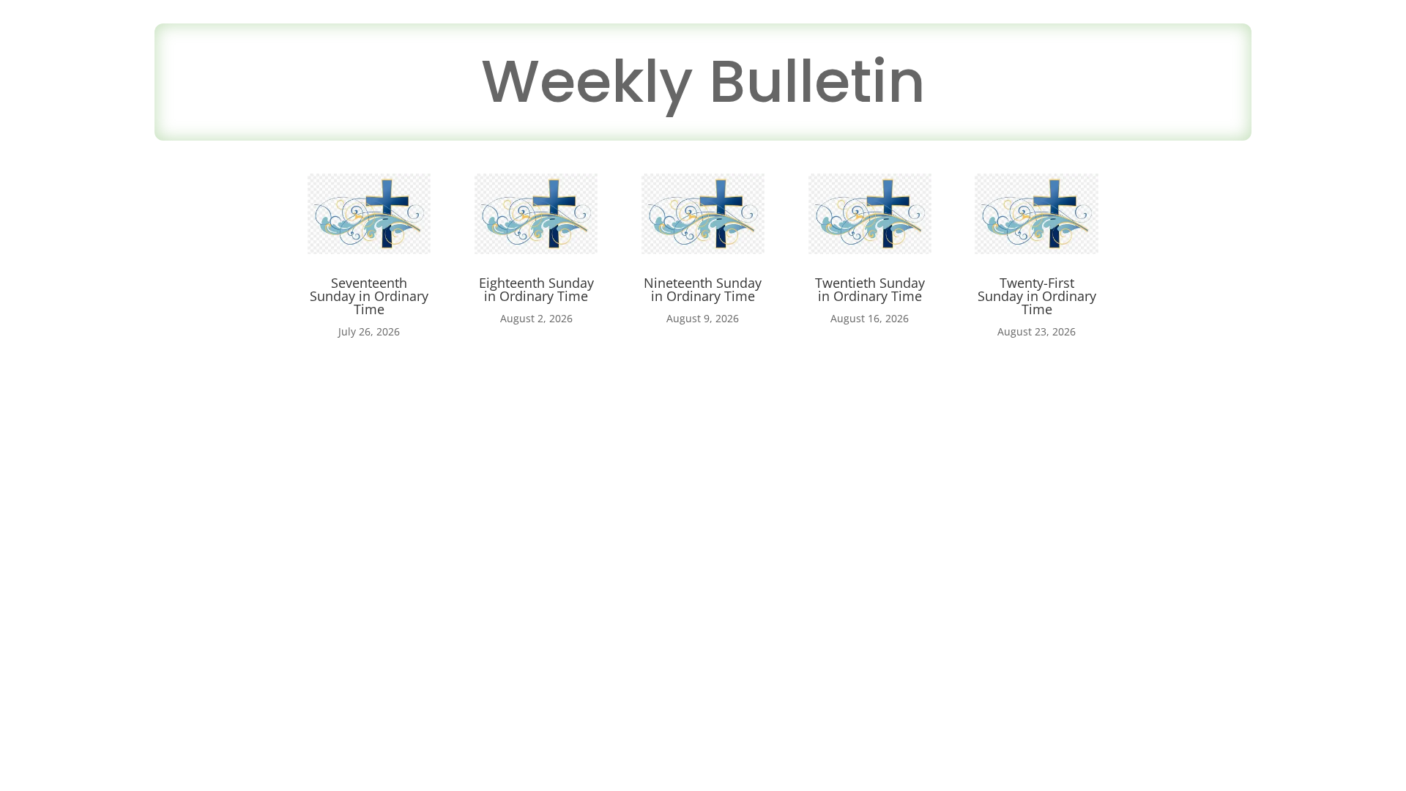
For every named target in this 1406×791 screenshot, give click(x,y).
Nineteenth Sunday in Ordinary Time (703, 289)
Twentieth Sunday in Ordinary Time (870, 289)
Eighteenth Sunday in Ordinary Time (536, 289)
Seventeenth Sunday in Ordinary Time (369, 296)
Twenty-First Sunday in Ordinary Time (1037, 296)
